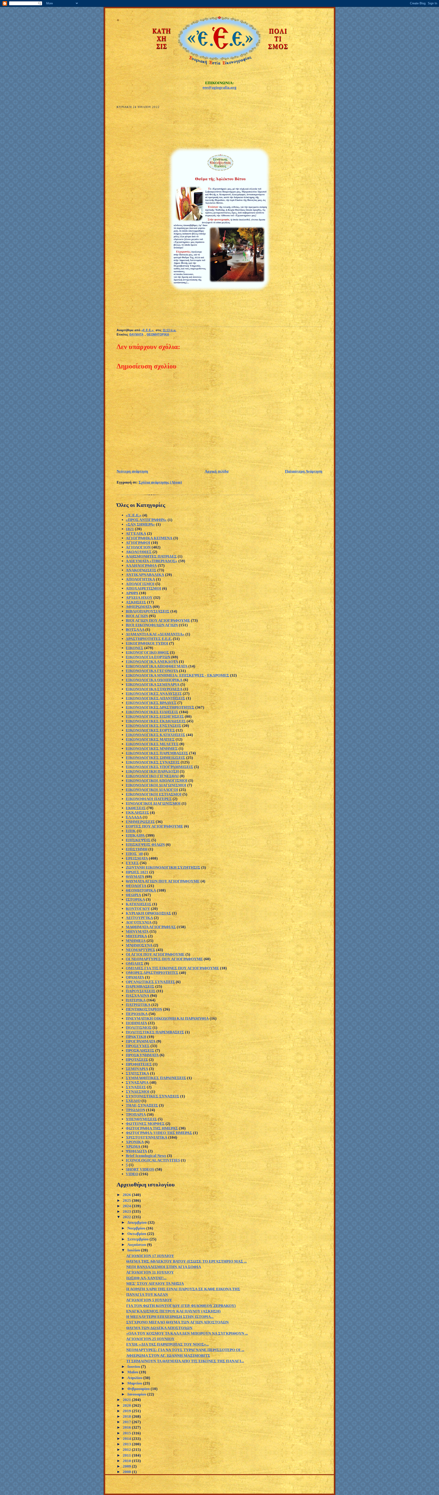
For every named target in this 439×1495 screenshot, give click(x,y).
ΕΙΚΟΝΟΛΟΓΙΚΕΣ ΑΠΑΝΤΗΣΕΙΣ (155, 698)
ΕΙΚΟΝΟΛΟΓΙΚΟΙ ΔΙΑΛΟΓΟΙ (152, 790)
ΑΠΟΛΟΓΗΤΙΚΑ (140, 579)
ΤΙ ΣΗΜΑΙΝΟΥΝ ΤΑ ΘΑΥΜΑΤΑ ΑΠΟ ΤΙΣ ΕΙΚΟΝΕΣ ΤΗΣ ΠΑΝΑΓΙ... (185, 1361)
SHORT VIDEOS (140, 1169)
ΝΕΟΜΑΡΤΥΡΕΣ (140, 950)
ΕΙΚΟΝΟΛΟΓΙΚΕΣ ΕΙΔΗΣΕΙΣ (152, 712)
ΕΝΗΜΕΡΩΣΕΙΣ (140, 822)
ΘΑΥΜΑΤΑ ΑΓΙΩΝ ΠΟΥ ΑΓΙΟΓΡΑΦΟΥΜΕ (163, 881)
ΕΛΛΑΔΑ (134, 817)
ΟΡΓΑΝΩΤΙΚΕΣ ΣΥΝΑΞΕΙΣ (150, 982)
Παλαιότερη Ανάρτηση (303, 471)
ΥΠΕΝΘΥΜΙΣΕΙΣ (141, 1119)
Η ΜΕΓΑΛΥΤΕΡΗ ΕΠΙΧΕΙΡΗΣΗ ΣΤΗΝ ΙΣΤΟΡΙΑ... (170, 1317)
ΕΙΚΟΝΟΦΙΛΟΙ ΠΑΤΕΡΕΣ (149, 799)
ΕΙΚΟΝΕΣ (134, 648)
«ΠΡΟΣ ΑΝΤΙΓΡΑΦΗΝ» (146, 520)
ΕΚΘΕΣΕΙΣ (136, 808)
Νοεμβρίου (136, 1228)
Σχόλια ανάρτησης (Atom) (160, 482)
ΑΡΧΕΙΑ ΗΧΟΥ (139, 597)
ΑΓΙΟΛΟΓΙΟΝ (138, 547)
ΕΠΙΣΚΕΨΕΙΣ (138, 840)
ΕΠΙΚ (131, 831)
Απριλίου (135, 1378)
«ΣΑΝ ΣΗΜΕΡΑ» (140, 524)
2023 (127, 1211)
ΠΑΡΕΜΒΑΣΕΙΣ (140, 986)
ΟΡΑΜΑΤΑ (135, 977)
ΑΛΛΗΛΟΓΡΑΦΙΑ (141, 565)
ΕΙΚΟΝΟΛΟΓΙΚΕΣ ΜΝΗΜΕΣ (152, 748)
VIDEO (132, 1174)
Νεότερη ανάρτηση (132, 471)
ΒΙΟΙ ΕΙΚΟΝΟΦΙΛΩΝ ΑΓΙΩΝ (152, 625)
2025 (127, 1200)
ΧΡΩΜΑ (133, 1146)
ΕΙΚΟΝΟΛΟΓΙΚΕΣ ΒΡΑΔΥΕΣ (151, 703)
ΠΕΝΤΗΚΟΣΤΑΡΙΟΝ (144, 1009)
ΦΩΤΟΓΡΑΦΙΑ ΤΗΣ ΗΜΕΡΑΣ (152, 1128)
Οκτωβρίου (137, 1233)
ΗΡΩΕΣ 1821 (137, 872)
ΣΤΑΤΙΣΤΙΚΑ (137, 1073)
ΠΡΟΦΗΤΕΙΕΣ (139, 1064)
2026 (127, 1195)
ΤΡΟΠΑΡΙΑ (136, 1114)
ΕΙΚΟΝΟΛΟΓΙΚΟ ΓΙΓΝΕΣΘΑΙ (152, 776)
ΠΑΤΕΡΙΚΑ (136, 1000)
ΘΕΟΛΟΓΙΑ (136, 886)
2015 (127, 1433)
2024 (127, 1206)
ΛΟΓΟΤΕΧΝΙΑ (139, 922)
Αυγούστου (137, 1244)
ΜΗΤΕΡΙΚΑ (136, 936)
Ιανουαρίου (137, 1394)
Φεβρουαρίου (139, 1389)
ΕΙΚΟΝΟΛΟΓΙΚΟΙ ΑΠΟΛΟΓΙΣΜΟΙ (156, 780)
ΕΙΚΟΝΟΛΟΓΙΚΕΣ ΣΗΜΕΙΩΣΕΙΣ (155, 758)
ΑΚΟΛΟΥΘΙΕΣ (139, 552)
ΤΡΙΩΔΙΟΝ (135, 1110)
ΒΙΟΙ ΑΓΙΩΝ (137, 616)
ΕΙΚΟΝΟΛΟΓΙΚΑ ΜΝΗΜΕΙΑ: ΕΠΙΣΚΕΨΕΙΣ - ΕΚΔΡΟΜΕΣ (177, 675)
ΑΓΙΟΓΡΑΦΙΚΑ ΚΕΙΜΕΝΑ (149, 538)
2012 (127, 1449)
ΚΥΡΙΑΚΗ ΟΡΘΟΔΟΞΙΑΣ (148, 913)
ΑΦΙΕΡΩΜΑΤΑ (139, 607)
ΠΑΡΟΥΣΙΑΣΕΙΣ (140, 991)
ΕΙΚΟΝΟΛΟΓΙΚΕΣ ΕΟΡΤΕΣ (150, 730)
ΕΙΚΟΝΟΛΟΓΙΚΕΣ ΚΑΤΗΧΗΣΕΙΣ (155, 735)
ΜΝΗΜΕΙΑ (136, 940)
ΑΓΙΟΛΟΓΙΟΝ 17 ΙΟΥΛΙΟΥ (150, 1256)
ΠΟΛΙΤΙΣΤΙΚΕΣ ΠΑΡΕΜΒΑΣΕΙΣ (155, 1032)
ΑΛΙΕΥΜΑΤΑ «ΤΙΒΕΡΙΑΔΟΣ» (151, 561)
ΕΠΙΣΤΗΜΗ (136, 849)
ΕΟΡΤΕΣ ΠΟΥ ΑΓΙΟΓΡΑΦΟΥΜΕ (154, 826)
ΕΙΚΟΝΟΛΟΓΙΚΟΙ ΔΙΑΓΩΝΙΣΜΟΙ (156, 785)
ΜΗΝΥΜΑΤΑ (137, 931)
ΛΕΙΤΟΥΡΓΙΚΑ (139, 918)
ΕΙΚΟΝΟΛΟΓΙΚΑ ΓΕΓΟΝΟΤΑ (152, 671)
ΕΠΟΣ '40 (134, 854)
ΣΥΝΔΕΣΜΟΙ (138, 1091)
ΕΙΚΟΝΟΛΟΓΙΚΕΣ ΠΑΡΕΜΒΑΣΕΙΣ (157, 753)
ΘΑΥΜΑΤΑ (136, 334)
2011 (127, 1455)
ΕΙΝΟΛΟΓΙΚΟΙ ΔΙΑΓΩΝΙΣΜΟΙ (153, 803)
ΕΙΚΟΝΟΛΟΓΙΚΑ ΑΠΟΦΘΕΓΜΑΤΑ (156, 666)
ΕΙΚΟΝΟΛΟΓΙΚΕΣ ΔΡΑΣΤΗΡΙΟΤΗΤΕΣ (160, 707)
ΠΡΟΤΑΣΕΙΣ (137, 1059)
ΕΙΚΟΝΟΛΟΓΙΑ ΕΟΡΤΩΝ (148, 657)
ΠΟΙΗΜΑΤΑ (136, 1023)
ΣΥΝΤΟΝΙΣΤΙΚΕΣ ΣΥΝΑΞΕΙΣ (152, 1096)
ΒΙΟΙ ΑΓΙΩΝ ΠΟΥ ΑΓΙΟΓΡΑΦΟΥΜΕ (158, 620)
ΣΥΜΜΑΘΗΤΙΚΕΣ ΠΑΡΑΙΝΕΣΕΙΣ (156, 1078)
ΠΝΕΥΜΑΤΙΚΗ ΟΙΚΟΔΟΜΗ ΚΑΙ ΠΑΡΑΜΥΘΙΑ (167, 1018)
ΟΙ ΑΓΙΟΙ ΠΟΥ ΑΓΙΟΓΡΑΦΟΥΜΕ (155, 954)
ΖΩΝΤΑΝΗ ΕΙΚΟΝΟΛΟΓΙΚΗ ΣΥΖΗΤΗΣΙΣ (163, 867)
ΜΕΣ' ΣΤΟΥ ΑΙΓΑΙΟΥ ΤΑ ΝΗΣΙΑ (155, 1283)
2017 (127, 1422)
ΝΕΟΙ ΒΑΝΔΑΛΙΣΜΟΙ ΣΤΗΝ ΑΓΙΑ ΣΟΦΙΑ (163, 1267)
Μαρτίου (135, 1383)
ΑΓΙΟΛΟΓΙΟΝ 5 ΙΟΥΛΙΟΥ (149, 1300)
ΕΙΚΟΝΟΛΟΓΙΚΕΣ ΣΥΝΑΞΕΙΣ (153, 762)
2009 (127, 1466)
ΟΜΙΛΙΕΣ (134, 963)
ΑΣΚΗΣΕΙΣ (136, 602)
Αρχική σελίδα (216, 471)
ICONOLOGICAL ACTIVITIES (153, 1160)
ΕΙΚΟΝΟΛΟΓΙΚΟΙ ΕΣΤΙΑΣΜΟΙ (154, 794)
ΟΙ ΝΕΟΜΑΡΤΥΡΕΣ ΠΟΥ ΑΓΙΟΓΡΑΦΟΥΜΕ (164, 959)
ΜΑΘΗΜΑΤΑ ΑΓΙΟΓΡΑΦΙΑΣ (151, 927)
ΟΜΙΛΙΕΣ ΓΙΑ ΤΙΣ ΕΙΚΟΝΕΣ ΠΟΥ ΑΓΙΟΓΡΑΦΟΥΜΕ (172, 968)
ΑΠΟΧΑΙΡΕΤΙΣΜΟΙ (143, 588)
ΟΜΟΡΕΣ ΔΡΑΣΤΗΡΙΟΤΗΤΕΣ (152, 973)
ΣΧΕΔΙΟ (133, 1101)
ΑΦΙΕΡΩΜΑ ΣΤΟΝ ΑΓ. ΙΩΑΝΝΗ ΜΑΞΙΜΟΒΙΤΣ (168, 1355)
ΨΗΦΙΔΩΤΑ (136, 1151)
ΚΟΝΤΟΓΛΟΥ (138, 908)
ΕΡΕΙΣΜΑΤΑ (137, 858)
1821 (130, 529)
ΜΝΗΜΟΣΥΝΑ (139, 945)
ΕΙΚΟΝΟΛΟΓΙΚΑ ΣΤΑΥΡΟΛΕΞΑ (154, 689)
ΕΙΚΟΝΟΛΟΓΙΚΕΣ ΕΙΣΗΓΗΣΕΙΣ (155, 716)
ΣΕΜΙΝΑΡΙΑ (137, 1069)
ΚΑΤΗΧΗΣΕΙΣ (138, 904)
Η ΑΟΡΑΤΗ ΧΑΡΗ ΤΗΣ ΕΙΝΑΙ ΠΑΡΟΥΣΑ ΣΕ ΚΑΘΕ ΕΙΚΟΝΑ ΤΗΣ (183, 1289)
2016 (127, 1427)
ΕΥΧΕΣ (132, 863)
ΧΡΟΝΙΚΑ (135, 1142)
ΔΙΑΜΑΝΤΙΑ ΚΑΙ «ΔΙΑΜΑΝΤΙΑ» (155, 634)
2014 (127, 1438)
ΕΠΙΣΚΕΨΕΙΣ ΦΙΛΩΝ (145, 844)
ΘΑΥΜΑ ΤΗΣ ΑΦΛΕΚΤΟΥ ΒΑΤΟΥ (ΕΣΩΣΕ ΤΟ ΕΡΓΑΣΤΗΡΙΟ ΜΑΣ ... (186, 1261)
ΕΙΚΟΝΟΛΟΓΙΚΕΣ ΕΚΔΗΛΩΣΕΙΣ (156, 721)
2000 (127, 1472)
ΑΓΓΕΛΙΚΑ (136, 533)
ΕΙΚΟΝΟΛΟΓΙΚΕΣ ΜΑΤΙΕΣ (150, 739)
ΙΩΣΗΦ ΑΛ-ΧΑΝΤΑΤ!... (146, 1278)
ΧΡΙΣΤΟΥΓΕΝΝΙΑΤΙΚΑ (146, 1137)
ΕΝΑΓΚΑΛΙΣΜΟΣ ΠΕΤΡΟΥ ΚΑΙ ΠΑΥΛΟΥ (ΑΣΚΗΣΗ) (173, 1311)
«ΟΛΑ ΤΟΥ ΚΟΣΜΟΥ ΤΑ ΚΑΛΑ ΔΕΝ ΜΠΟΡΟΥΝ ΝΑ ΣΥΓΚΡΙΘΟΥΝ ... (187, 1333)
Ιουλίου (134, 1250)
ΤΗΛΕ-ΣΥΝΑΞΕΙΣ (142, 1105)
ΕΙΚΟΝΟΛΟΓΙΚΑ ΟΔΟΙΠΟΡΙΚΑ (154, 680)
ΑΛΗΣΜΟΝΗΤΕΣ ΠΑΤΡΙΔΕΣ (151, 556)
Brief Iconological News (146, 1156)
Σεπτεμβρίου (138, 1239)
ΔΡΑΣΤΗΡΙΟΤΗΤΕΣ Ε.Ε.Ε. (149, 639)
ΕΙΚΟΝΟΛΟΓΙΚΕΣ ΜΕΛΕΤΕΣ (152, 744)
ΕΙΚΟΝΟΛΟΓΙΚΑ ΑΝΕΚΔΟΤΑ (152, 661)
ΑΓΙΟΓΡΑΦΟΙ (138, 542)
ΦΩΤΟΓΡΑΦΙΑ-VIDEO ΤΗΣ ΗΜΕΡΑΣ (159, 1133)
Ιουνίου (134, 1366)
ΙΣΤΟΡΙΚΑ (135, 899)
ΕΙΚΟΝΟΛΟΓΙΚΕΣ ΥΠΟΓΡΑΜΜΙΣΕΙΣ (159, 767)
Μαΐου (133, 1372)
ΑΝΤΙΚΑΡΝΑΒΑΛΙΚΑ (145, 575)
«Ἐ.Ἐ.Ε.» (134, 515)
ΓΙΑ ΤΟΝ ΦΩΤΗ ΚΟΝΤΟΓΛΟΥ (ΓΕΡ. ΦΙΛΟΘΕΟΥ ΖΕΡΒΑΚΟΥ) (181, 1306)
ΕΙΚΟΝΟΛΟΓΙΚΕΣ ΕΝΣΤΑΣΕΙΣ (153, 725)
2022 (127, 1217)
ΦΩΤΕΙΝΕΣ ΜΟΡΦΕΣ (145, 1123)
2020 (127, 1405)
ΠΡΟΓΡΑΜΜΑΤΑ (140, 1041)
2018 (127, 1416)
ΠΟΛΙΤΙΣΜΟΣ (139, 1027)
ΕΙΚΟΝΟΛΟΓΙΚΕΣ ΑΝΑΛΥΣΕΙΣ (154, 693)
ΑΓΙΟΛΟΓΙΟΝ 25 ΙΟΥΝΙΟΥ (150, 1339)
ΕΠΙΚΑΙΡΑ (135, 835)
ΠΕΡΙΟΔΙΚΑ (137, 1014)
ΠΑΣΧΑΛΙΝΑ (137, 995)
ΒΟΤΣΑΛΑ (135, 629)
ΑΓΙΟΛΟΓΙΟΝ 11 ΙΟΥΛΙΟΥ (150, 1272)
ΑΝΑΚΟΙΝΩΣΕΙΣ (141, 570)
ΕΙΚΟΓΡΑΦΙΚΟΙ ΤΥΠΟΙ (147, 643)
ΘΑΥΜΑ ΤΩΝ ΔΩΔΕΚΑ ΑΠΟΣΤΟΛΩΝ (159, 1328)
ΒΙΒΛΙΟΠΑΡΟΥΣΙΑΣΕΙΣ (147, 611)
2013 (127, 1444)
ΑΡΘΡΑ (132, 593)
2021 (127, 1400)
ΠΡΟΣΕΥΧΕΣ (138, 1046)
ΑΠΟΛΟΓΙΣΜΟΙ (140, 584)
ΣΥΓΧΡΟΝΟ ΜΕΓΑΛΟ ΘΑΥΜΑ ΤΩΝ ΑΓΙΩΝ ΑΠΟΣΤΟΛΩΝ (177, 1322)
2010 (127, 1461)
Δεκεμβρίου (137, 1222)
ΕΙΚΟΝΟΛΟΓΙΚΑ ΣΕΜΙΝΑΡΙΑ (152, 684)
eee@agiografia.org (219, 87)
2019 (127, 1411)
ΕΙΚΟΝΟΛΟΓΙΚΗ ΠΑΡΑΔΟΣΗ (152, 771)
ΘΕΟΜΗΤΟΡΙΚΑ (158, 334)
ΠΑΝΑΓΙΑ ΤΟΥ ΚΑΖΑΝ (147, 1294)
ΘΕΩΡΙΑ (133, 895)
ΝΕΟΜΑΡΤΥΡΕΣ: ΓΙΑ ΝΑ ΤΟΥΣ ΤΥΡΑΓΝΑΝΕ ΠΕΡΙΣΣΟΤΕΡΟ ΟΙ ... (185, 1350)
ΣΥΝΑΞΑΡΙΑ (137, 1082)
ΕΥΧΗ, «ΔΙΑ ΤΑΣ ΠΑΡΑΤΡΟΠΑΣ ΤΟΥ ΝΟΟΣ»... (167, 1344)
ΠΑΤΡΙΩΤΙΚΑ (138, 1005)
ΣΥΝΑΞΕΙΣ (136, 1087)
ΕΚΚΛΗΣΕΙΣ (137, 812)
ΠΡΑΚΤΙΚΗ (136, 1037)
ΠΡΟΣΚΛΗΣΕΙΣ (140, 1050)
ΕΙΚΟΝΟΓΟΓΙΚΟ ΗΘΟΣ (147, 652)
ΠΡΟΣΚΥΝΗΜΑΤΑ (142, 1055)
